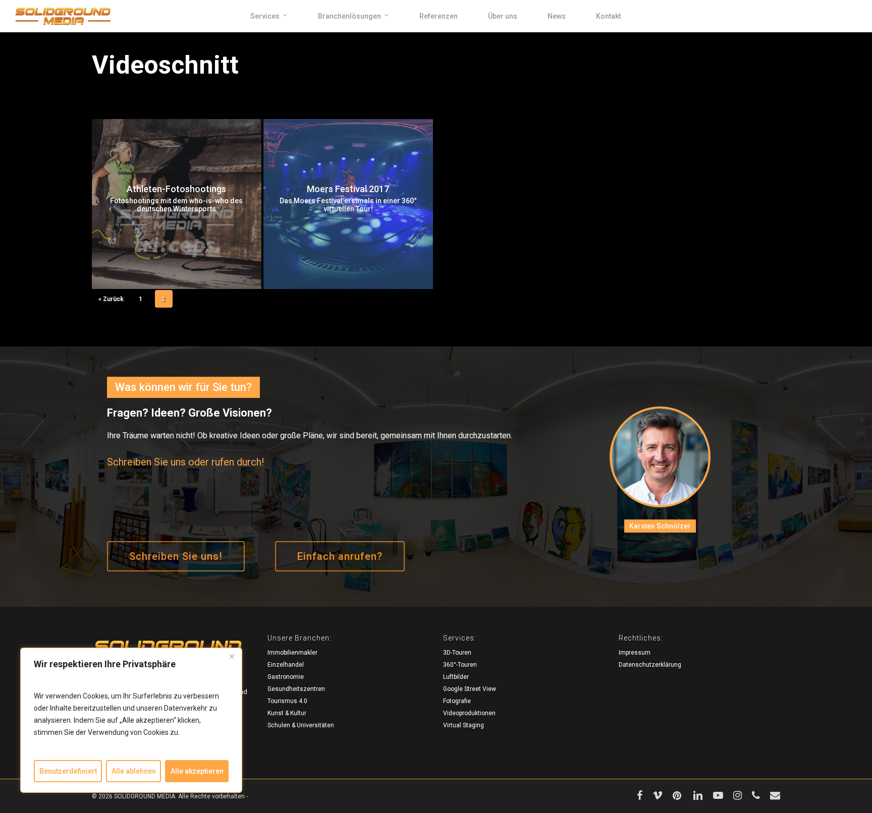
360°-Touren (460, 664)
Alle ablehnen (134, 771)
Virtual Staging (463, 725)
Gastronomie (285, 676)
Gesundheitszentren (296, 688)
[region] (131, 720)
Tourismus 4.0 (287, 701)
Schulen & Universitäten (300, 725)
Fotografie (457, 701)
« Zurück (111, 299)
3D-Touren (457, 652)
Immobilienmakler (292, 652)
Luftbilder (456, 676)
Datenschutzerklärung (650, 664)
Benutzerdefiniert (68, 771)
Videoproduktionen (469, 713)
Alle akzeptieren (197, 771)
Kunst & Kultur (286, 713)
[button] (176, 556)
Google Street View (469, 688)
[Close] (232, 656)
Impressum (634, 652)
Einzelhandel (285, 664)
